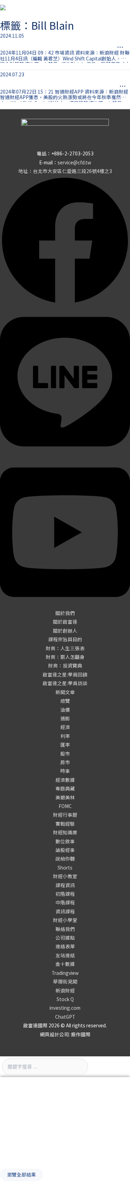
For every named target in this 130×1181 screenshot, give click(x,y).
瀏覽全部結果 (21, 1174)
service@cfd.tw (74, 162)
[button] (65, 612)
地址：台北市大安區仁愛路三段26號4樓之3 (65, 170)
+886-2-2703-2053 (72, 153)
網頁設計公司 (54, 1034)
